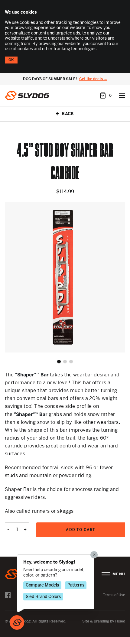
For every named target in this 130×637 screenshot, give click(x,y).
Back (68, 113)
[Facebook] (8, 595)
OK (11, 59)
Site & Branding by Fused (103, 621)
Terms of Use (114, 595)
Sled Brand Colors (43, 596)
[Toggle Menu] (122, 95)
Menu (118, 574)
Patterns (75, 585)
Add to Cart (80, 529)
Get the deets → (93, 79)
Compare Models (42, 585)
